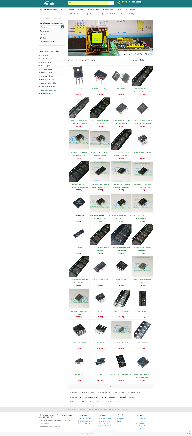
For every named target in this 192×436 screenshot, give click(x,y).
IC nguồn (45, 31)
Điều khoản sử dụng (104, 419)
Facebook (141, 419)
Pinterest (141, 428)
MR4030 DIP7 (100, 343)
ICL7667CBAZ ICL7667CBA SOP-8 (121, 374)
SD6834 (100, 311)
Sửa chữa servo (108, 9)
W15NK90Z (79, 89)
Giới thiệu (81, 9)
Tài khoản (136, 1)
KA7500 (100, 374)
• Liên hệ (124, 409)
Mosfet (44, 38)
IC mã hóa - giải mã (45, 62)
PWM (44, 34)
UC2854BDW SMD (79, 216)
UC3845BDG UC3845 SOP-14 (100, 279)
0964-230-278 (123, 1)
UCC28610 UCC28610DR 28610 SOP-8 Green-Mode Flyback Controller (79, 123)
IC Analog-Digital (44, 66)
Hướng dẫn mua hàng (85, 419)
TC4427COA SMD (121, 279)
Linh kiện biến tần (73, 14)
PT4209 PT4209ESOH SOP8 (121, 311)
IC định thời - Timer (45, 73)
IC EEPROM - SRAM (45, 69)
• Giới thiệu (90, 409)
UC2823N (79, 247)
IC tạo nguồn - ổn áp (46, 76)
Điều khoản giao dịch (104, 421)
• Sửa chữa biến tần (101, 409)
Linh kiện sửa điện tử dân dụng (107, 14)
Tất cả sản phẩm (130, 9)
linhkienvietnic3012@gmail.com (50, 426)
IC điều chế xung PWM (46, 80)
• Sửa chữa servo (114, 409)
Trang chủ (71, 9)
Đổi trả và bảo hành (84, 423)
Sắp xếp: (134, 60)
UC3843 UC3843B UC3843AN (142, 152)
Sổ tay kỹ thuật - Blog (127, 14)
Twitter (140, 421)
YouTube (141, 423)
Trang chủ (120, 419)
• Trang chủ (81, 409)
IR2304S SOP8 (121, 89)
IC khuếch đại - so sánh (47, 86)
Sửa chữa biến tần (93, 9)
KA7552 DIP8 (79, 374)
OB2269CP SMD (142, 311)
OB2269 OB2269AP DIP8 (79, 343)
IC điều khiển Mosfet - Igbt (47, 90)
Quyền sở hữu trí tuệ (104, 426)
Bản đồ (119, 421)
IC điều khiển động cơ (46, 93)
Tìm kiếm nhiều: (70, 409)
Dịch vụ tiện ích (103, 423)
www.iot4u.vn (109, 434)
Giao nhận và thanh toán (86, 421)
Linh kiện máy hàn (88, 14)
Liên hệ (119, 9)
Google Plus (142, 426)
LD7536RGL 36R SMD (142, 343)
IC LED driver (43, 55)
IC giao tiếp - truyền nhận (47, 83)
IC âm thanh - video (45, 59)
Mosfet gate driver (48, 41)
